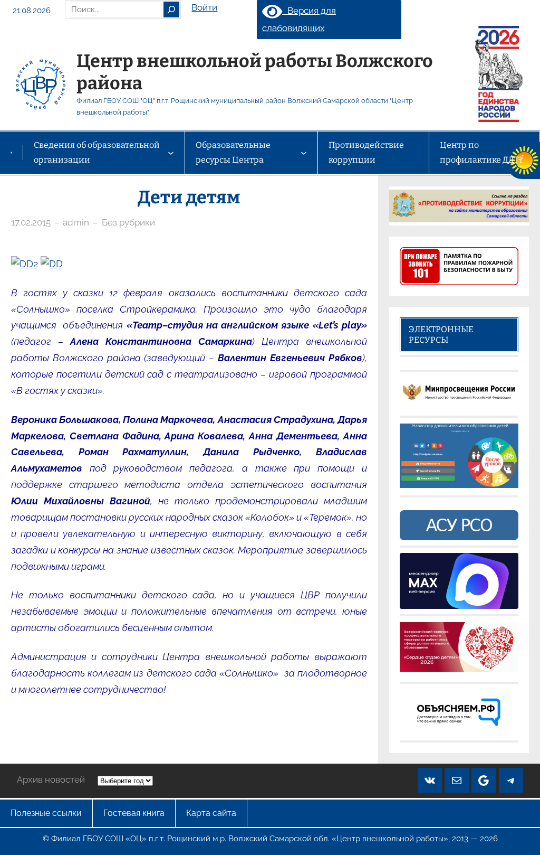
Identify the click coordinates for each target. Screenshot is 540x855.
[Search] (171, 9)
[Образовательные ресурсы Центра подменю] (304, 152)
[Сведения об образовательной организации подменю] (171, 152)
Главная (11, 152)
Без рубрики (128, 222)
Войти (204, 7)
